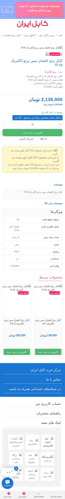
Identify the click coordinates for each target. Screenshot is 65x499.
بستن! (7, 9)
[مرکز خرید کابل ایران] (32, 24)
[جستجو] (12, 24)
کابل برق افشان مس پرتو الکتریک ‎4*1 (48, 322)
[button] (32, 184)
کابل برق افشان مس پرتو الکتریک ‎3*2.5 (17, 322)
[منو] (59, 24)
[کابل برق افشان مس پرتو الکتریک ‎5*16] (41, 47)
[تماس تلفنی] (53, 24)
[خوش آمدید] (5, 24)
